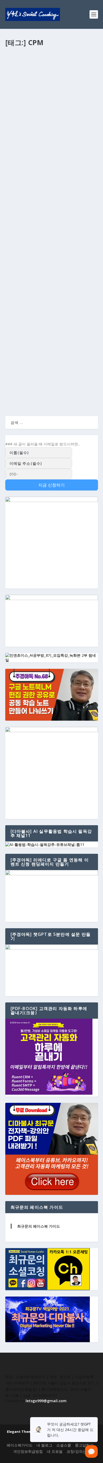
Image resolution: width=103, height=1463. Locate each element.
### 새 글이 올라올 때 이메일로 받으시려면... (42, 443)
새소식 (51, 353)
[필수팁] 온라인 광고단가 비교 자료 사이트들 (50, 247)
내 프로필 (55, 1451)
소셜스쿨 (54, 90)
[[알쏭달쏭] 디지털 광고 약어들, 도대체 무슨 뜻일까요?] (51, 62)
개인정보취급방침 (28, 1451)
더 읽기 (20, 129)
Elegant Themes (21, 1431)
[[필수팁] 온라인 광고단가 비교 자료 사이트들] (51, 233)
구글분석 (50, 174)
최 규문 (16, 90)
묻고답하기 (84, 1445)
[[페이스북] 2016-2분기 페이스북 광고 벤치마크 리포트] (51, 326)
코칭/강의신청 (78, 1451)
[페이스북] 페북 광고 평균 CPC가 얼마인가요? (50, 163)
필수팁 (67, 90)
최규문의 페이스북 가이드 (38, 1226)
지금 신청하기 (51, 485)
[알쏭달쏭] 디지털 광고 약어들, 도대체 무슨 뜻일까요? (51, 79)
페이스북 (65, 174)
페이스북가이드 (19, 1445)
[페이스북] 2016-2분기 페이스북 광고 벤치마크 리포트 (50, 342)
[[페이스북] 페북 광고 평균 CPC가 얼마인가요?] (51, 150)
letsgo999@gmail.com (46, 1400)
